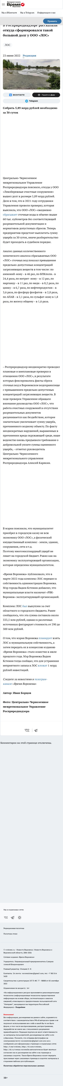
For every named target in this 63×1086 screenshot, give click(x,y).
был (24, 606)
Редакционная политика (14, 928)
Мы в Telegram (27, 12)
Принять (52, 21)
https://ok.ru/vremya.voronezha (17, 1049)
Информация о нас (46, 12)
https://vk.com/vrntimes (31, 1046)
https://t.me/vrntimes (12, 1046)
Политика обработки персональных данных (24, 1066)
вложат (42, 665)
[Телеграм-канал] (31, 101)
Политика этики (10, 934)
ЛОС (7, 45)
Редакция (29, 55)
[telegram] (37, 730)
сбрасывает (10, 214)
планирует (45, 638)
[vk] (27, 730)
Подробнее (20, 1007)
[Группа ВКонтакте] (17, 95)
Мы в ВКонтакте (9, 12)
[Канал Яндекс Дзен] (46, 95)
